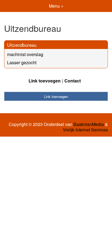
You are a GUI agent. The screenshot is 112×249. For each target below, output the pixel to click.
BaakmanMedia (88, 124)
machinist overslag (25, 54)
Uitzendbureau (21, 44)
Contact (72, 81)
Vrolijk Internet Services (85, 130)
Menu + (56, 6)
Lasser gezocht (21, 62)
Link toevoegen (45, 81)
